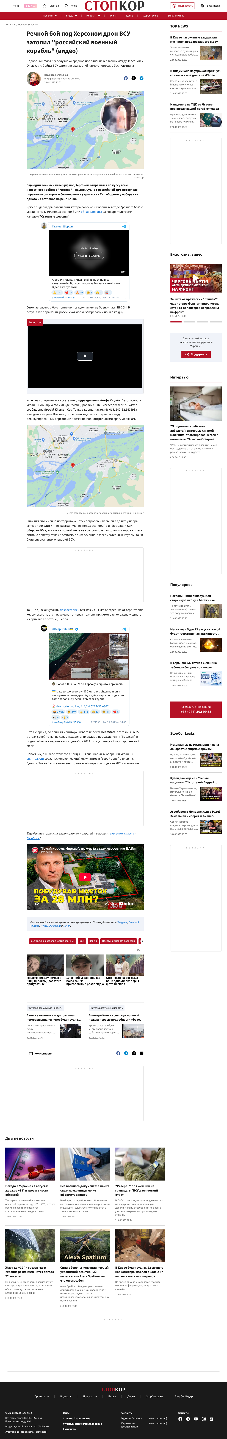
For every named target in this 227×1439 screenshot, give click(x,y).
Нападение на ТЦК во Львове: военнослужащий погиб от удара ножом (194, 108)
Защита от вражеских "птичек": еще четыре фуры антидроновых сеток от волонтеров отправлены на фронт (194, 305)
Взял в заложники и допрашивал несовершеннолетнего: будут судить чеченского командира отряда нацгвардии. (53, 1022)
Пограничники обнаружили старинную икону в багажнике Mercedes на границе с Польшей (193, 600)
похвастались (69, 610)
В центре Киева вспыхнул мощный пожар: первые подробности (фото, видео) (115, 1019)
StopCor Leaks (150, 16)
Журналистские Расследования (82, 1424)
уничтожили (35, 758)
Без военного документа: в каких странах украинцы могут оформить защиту (84, 1190)
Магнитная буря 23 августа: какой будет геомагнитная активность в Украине (195, 633)
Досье (129, 16)
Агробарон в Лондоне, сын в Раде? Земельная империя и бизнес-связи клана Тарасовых (195, 816)
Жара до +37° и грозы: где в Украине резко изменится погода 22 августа (29, 1272)
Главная (10, 24)
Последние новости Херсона (118, 941)
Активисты (69, 1429)
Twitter (44, 926)
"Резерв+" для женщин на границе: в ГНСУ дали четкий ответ (136, 1190)
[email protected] (37, 1432)
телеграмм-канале (121, 833)
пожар (93, 941)
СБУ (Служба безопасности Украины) (52, 941)
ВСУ (81, 941)
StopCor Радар (176, 16)
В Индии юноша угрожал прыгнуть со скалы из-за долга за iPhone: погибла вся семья (195, 75)
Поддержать (185, 6)
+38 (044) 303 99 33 (196, 711)
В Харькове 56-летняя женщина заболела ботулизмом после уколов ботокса (193, 667)
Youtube (34, 926)
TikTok (66, 926)
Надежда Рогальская (56, 75)
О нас (66, 1413)
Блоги (112, 16)
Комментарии (43, 1054)
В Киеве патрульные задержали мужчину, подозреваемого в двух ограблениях (194, 41)
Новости (91, 16)
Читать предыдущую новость (45, 1008)
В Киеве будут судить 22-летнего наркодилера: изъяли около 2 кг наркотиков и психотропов (139, 1272)
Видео (69, 16)
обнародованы (91, 212)
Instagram (54, 926)
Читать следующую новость (106, 1008)
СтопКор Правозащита (76, 1418)
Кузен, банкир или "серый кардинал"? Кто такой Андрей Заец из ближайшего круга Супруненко (192, 784)
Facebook (33, 838)
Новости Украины (28, 24)
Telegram (122, 922)
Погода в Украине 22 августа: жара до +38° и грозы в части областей (26, 1190)
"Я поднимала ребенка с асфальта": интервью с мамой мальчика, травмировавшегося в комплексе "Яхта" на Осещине (194, 432)
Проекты (48, 16)
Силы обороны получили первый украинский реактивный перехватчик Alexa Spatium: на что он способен (84, 1274)
